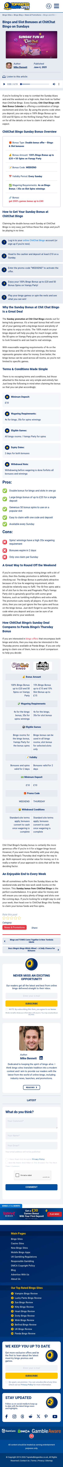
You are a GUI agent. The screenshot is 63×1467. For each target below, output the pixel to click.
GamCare (8, 1431)
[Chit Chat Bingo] (20, 666)
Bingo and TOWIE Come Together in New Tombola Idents (31, 941)
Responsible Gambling (22, 1261)
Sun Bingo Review (24, 1302)
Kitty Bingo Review (24, 1307)
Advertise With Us (20, 1274)
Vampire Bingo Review (26, 1293)
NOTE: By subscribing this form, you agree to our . (32, 1009)
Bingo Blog (18, 15)
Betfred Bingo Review (25, 1324)
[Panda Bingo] (42, 666)
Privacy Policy (38, 1159)
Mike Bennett (20, 67)
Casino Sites (17, 1243)
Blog (13, 1270)
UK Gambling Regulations (24, 1256)
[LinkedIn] (41, 1058)
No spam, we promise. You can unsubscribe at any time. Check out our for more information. (33, 1383)
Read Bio (30, 1087)
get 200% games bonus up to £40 (26, 201)
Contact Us (25, 1460)
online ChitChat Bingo (34, 240)
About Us (15, 1279)
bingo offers (32, 638)
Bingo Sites (7, 15)
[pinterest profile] (46, 1416)
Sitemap (49, 1460)
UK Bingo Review (23, 1329)
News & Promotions (33, 15)
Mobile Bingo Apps (20, 1252)
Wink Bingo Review (24, 1320)
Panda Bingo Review (25, 1333)
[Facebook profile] (6, 1416)
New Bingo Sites (19, 1248)
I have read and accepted (27, 1159)
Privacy (41, 1460)
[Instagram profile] (14, 1416)
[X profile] (38, 1416)
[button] (49, 6)
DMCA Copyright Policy (23, 1265)
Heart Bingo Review (25, 1311)
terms (53, 1009)
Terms (33, 1460)
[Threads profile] (22, 1416)
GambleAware (46, 1431)
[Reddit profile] (30, 1416)
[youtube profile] (55, 1416)
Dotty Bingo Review (25, 1315)
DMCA (24, 1431)
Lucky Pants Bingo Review (28, 1298)
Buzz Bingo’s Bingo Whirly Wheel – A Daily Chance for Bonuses (31, 949)
